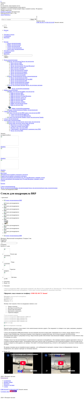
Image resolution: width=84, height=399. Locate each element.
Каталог (6, 30)
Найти (6, 57)
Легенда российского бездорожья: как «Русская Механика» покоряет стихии (22, 179)
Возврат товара (8, 382)
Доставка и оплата (9, 34)
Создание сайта (5, 391)
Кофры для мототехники (14, 44)
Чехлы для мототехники (14, 43)
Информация (4, 378)
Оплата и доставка (9, 385)
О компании (7, 36)
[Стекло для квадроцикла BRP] (13, 200)
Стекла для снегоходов (13, 46)
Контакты (6, 37)
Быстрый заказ (16, 11)
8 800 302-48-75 (40, 22)
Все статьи (4, 173)
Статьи (6, 386)
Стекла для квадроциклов (14, 47)
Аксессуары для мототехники (15, 49)
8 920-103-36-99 (49, 22)
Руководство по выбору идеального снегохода (14, 176)
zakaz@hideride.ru (5, 14)
